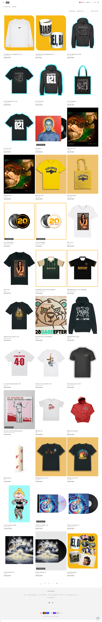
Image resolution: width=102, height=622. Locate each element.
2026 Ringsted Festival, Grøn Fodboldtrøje (45, 289)
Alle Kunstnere (7, 6)
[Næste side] (61, 583)
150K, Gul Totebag (71, 195)
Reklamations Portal (72, 594)
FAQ (25, 594)
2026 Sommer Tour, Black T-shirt (11, 336)
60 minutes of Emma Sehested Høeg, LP (13, 431)
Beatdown (48, 616)
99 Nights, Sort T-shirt (72, 478)
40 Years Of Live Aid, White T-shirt (43, 383)
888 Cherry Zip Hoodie (72, 431)
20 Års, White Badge (40, 242)
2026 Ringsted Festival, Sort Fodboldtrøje (77, 289)
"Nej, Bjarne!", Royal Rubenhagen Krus (44, 54)
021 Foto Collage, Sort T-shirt (11, 101)
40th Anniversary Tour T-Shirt (74, 383)
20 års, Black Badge (8, 242)
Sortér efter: (72, 11)
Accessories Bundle (72, 572)
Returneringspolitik (53, 594)
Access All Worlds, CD (9, 572)
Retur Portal (62, 594)
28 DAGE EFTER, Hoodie (73, 336)
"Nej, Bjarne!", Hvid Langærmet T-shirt (13, 54)
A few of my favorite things (10, 525)
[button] (3, 2)
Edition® (57, 616)
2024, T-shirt (70, 242)
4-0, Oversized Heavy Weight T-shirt (12, 383)
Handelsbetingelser (32, 594)
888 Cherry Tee (38, 431)
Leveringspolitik (43, 594)
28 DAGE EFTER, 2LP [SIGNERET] (43, 336)
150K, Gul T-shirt (39, 195)
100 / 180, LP (38, 148)
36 (57, 583)
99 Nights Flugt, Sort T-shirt (42, 478)
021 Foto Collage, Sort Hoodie (74, 54)
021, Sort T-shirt (7, 148)
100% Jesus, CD (8, 195)
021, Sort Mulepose (71, 101)
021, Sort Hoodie (39, 101)
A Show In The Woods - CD (41, 525)
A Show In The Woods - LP (73, 525)
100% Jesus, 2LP (71, 148)
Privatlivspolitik (51, 597)
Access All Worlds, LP (40, 572)
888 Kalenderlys (7, 478)
